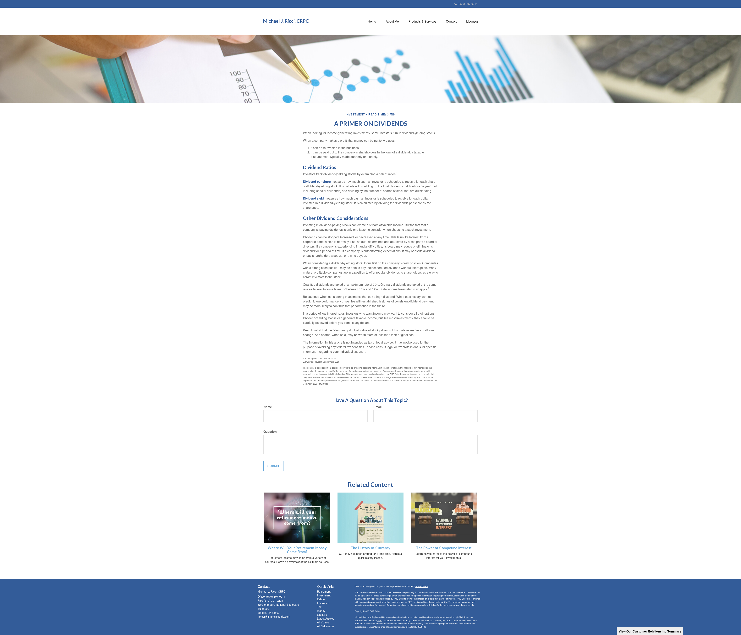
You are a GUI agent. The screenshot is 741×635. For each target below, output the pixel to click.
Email (377, 407)
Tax (319, 607)
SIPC (379, 620)
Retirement (324, 591)
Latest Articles (325, 618)
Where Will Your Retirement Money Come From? (297, 550)
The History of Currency (370, 548)
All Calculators (325, 626)
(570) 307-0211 (468, 4)
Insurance (323, 603)
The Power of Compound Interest (444, 548)
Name (267, 407)
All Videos (323, 622)
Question (270, 432)
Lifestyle (322, 614)
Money (321, 611)
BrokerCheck (421, 586)
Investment (324, 595)
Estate (321, 599)
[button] (392, 21)
